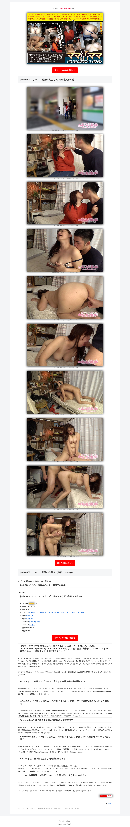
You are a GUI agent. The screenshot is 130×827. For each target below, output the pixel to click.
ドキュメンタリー (53, 612)
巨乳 (62, 612)
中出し (68, 612)
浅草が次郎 (30, 618)
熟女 (73, 612)
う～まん (32, 625)
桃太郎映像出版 (34, 622)
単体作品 (32, 612)
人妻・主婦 (80, 612)
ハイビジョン (41, 612)
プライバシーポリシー (65, 821)
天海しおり (30, 615)
